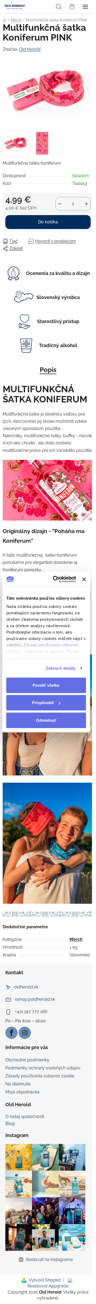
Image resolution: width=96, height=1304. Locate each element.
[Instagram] (25, 1033)
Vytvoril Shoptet (45, 1280)
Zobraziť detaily (61, 668)
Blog (10, 1123)
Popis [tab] (48, 370)
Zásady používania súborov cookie (39, 1075)
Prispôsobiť (43, 702)
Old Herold (30, 49)
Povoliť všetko (46, 685)
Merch (76, 939)
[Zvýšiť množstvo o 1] (86, 204)
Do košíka (48, 221)
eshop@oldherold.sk (35, 999)
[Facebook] (11, 1033)
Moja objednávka (22, 1092)
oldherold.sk (26, 986)
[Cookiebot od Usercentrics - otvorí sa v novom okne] (56, 579)
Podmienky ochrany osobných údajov (43, 1067)
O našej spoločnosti (24, 1116)
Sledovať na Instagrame (49, 1259)
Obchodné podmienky (27, 1059)
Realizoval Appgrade (48, 1286)
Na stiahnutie (18, 1083)
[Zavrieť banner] (84, 579)
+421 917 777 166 (31, 1011)
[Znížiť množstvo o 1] (60, 204)
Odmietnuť (46, 720)
